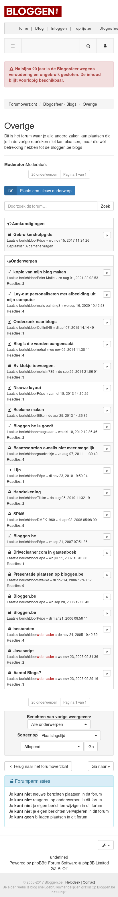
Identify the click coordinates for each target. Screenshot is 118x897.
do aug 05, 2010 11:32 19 (70, 497)
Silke (41, 415)
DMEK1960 (46, 519)
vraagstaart (45, 431)
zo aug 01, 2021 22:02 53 (78, 277)
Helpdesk (72, 882)
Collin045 (44, 327)
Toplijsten (83, 28)
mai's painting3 (48, 305)
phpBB (38, 863)
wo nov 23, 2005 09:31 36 (78, 656)
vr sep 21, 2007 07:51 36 (68, 541)
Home (22, 28)
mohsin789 (45, 371)
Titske (41, 497)
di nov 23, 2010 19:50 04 (68, 475)
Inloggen (59, 28)
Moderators (36, 164)
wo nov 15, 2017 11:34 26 (69, 240)
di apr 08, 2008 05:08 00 (78, 519)
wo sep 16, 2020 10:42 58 (84, 305)
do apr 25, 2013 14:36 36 (68, 415)
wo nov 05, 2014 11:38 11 (70, 349)
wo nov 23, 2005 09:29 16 (78, 678)
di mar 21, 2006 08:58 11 (68, 618)
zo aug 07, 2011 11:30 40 (78, 453)
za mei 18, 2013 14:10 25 (68, 393)
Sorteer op (41, 735)
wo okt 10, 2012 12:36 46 (77, 431)
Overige (19, 125)
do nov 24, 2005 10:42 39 (78, 634)
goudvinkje (45, 453)
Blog (39, 28)
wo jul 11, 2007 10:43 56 (68, 557)
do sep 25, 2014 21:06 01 (78, 371)
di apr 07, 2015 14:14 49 (75, 327)
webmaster (45, 634)
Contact (89, 882)
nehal (41, 349)
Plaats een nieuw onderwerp (46, 190)
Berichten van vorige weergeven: (59, 720)
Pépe (41, 240)
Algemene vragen (39, 245)
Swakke (43, 579)
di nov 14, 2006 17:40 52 (72, 579)
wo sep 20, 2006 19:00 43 (69, 601)
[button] (59, 724)
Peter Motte (46, 277)
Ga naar (100, 766)
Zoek (105, 206)
